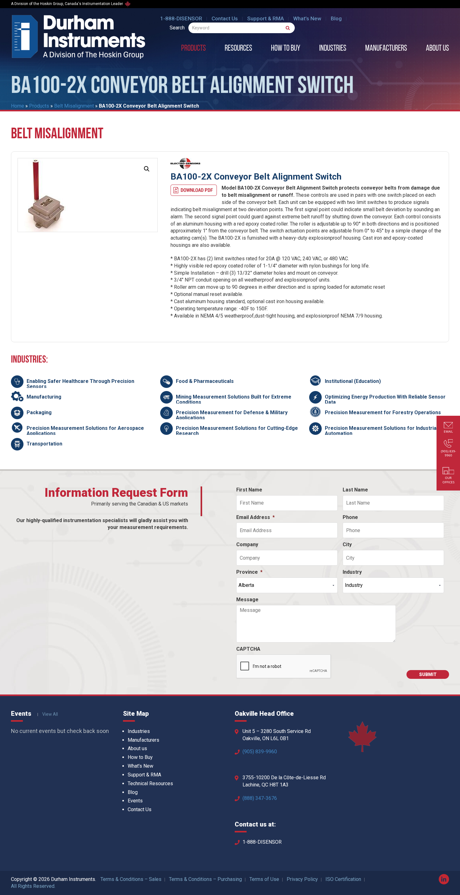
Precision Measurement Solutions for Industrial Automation (381, 431)
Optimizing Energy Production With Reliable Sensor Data (385, 399)
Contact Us (225, 18)
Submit (428, 674)
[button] (146, 169)
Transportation (44, 444)
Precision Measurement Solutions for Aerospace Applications (85, 431)
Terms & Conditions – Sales (130, 879)
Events (135, 801)
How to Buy (285, 49)
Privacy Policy (302, 879)
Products (193, 49)
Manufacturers (386, 49)
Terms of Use (264, 879)
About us (437, 49)
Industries (332, 49)
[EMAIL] (448, 426)
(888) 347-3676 (260, 798)
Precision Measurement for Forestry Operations (383, 412)
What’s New (307, 18)
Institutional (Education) (353, 381)
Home (17, 106)
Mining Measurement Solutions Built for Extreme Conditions (233, 399)
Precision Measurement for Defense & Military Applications (232, 415)
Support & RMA (265, 18)
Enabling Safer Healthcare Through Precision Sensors (80, 384)
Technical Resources (150, 783)
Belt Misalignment (74, 106)
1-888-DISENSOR (181, 18)
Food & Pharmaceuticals (205, 381)
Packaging (39, 412)
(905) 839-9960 (260, 752)
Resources (238, 49)
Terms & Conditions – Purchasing (205, 879)
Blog (336, 18)
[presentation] (283, 666)
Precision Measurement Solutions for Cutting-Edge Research (237, 431)
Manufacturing (44, 397)
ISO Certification (343, 879)
